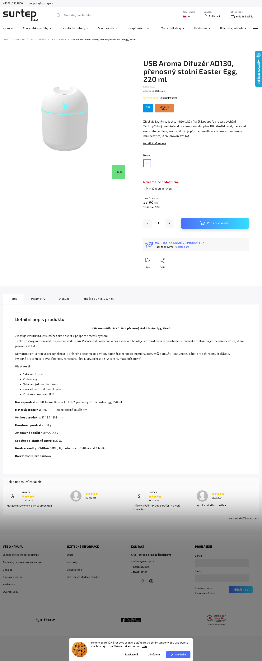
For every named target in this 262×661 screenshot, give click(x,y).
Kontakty (72, 562)
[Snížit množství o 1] (147, 223)
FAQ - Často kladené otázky (83, 577)
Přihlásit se (240, 590)
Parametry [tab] (38, 299)
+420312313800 (140, 567)
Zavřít (243, 273)
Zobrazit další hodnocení (243, 519)
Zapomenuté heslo (205, 593)
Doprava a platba (12, 577)
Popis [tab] (13, 299)
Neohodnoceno (169, 98)
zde (144, 646)
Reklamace (9, 585)
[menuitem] (10, 28)
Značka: (154, 91)
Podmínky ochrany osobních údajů (22, 562)
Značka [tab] (98, 299)
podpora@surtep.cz (142, 562)
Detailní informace (154, 143)
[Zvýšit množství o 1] (169, 223)
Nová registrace (203, 588)
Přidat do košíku (218, 223)
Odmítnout (154, 654)
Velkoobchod (74, 570)
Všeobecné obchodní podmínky (21, 555)
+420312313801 (140, 572)
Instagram (151, 581)
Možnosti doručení (160, 189)
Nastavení (131, 655)
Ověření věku (10, 592)
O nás (70, 555)
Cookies (7, 570)
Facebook (142, 581)
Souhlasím (180, 654)
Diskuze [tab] (64, 299)
